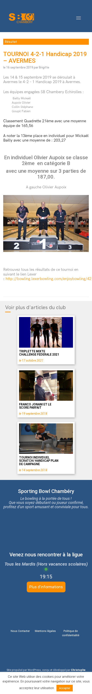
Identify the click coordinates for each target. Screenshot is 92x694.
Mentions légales (45, 631)
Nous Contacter (20, 631)
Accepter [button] (64, 688)
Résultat (11, 41)
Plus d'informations (46, 587)
